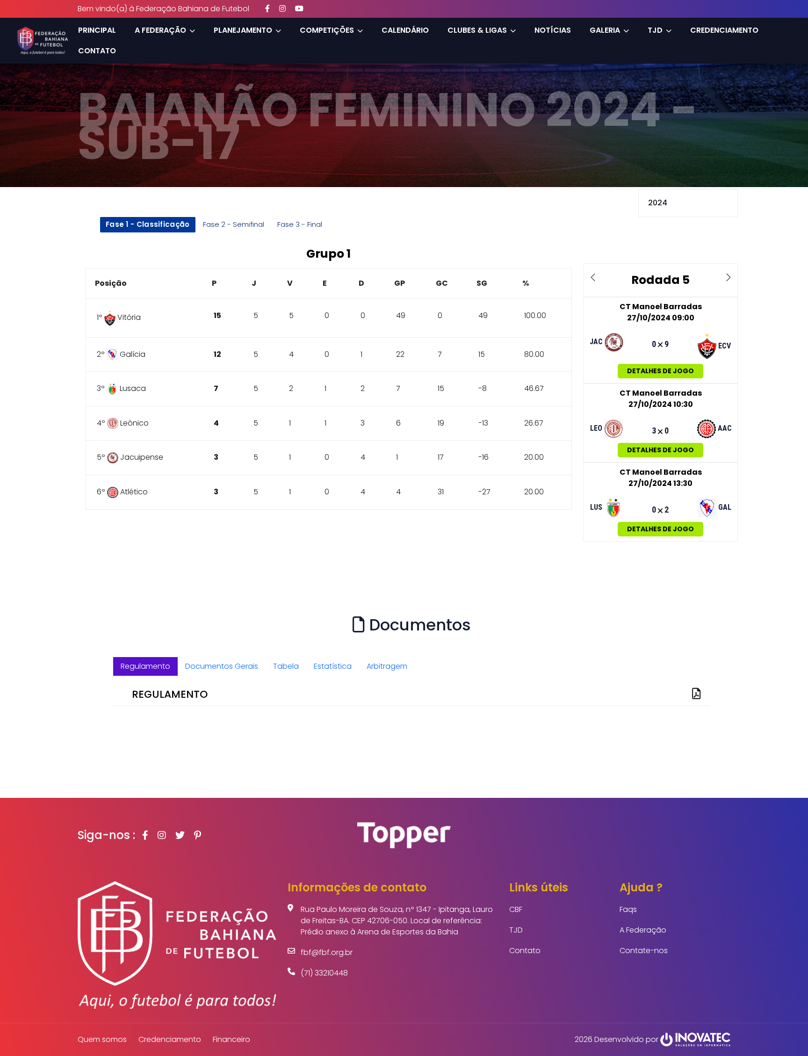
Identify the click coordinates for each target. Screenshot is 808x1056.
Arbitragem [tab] (387, 666)
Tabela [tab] (286, 666)
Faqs (628, 909)
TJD (516, 930)
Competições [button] (327, 30)
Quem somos (102, 1039)
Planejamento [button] (243, 30)
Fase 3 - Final (299, 224)
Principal (97, 30)
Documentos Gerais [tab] (221, 666)
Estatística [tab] (333, 666)
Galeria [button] (605, 30)
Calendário (405, 30)
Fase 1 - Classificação (148, 224)
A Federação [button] (160, 30)
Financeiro (231, 1039)
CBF (515, 909)
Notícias (552, 30)
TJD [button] (655, 30)
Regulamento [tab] (145, 666)
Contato (97, 50)
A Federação (643, 930)
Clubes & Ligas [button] (477, 30)
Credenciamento (724, 30)
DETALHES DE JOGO (660, 371)
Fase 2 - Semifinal (233, 224)
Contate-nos (644, 950)
